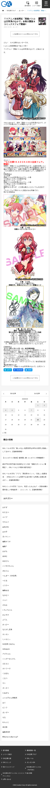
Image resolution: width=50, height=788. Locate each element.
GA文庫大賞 (7, 758)
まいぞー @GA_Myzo (16, 360)
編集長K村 (6, 732)
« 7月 (4, 433)
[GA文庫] (6, 4)
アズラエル (6, 654)
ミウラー (5, 585)
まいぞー (15, 27)
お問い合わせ (7, 779)
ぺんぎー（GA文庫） (10, 576)
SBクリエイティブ (8, 767)
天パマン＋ (6, 537)
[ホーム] (3, 10)
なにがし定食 (7, 629)
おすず (4, 507)
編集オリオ (6, 541)
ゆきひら (5, 561)
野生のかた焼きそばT (10, 737)
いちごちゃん (7, 610)
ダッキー (5, 688)
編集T (4, 546)
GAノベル (30, 758)
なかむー (5, 595)
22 (38, 419)
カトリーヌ (6, 668)
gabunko (5, 527)
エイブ (4, 517)
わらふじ (5, 722)
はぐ (4, 703)
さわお (4, 605)
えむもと (5, 664)
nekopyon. (6, 649)
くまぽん (5, 673)
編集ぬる (5, 590)
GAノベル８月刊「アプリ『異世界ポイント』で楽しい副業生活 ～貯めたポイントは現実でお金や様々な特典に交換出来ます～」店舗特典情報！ (24, 477)
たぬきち (5, 693)
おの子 (4, 532)
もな (4, 717)
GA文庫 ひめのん (8, 644)
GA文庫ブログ (32, 754)
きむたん (5, 571)
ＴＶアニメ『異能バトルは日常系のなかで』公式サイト (25, 366)
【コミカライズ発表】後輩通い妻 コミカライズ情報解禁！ (23, 458)
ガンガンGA (31, 762)
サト (4, 683)
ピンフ (4, 707)
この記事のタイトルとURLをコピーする (25, 34)
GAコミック (7, 762)
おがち (4, 551)
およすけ (5, 615)
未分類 (4, 727)
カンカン (5, 634)
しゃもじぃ (6, 639)
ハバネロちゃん (8, 566)
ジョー (4, 600)
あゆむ (4, 556)
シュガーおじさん (8, 659)
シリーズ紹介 (7, 754)
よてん (4, 620)
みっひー (5, 624)
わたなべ (5, 512)
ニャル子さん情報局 (9, 698)
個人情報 (29, 773)
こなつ (4, 678)
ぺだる (4, 580)
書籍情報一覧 (31, 750)
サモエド (5, 522)
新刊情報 (6, 750)
